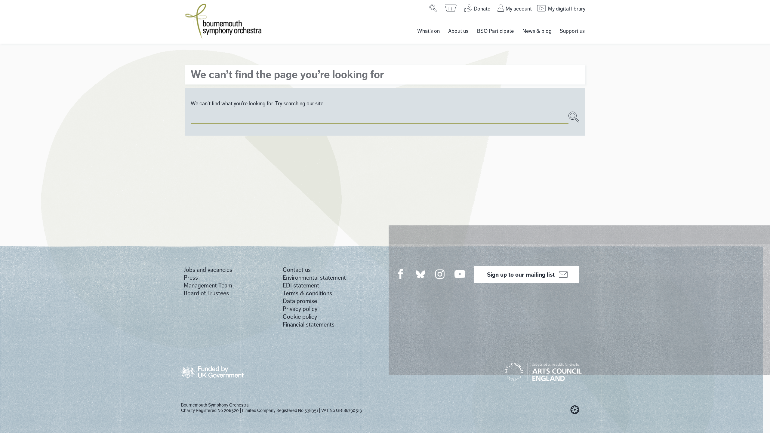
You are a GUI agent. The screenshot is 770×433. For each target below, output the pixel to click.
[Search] (434, 8)
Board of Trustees (206, 293)
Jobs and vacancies (208, 269)
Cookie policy (300, 316)
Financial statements (308, 324)
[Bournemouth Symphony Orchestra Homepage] (224, 21)
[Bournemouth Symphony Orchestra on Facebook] (401, 274)
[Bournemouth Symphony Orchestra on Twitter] (420, 274)
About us (458, 31)
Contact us (297, 269)
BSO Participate (495, 31)
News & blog (537, 31)
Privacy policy (300, 309)
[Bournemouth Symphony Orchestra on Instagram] (440, 274)
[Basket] (451, 8)
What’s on (428, 31)
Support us (572, 31)
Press (191, 277)
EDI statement (301, 285)
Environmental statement (314, 277)
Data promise (300, 301)
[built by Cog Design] (574, 409)
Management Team (208, 285)
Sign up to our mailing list (521, 274)
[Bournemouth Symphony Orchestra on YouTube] (460, 274)
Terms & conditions (307, 293)
